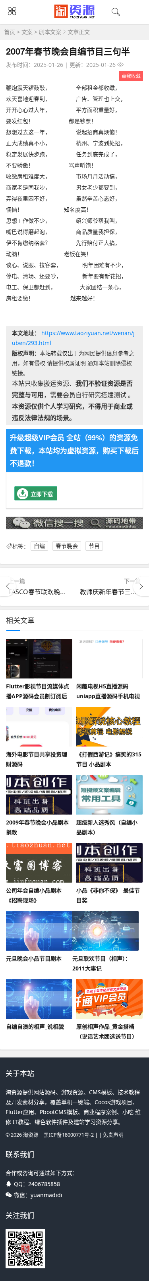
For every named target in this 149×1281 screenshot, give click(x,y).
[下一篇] (141, 586)
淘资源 (31, 1134)
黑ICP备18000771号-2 (69, 1134)
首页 (9, 32)
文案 (27, 32)
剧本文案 (50, 32)
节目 (94, 546)
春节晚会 (67, 546)
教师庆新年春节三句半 (111, 591)
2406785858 (44, 1184)
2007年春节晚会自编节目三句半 (68, 51)
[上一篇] (8, 586)
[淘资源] (74, 17)
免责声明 (113, 1134)
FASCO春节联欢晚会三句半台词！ (56, 591)
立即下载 (42, 494)
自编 (39, 546)
